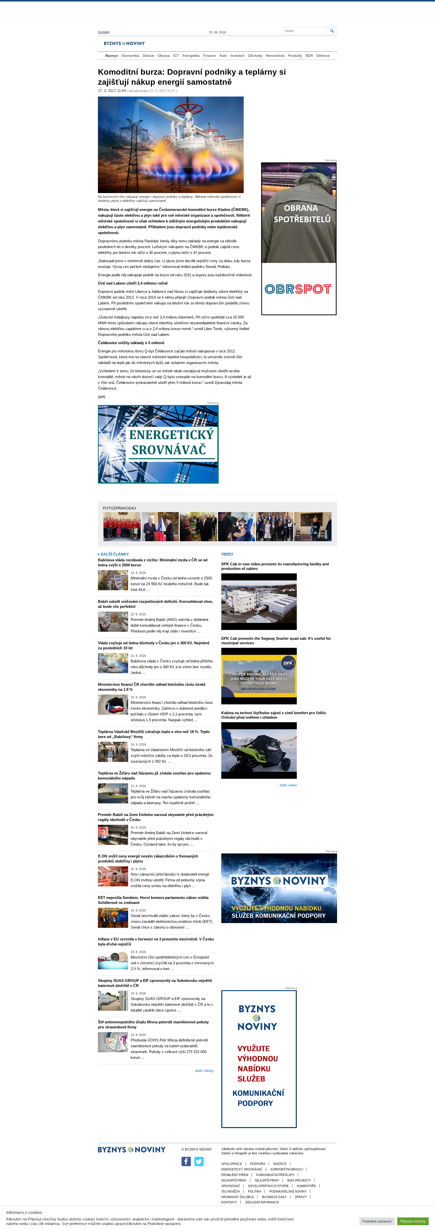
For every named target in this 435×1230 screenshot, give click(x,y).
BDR (309, 56)
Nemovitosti (275, 56)
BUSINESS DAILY (274, 1197)
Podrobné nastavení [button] (377, 1221)
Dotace (148, 56)
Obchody (255, 56)
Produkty (295, 56)
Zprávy (301, 1197)
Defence (323, 56)
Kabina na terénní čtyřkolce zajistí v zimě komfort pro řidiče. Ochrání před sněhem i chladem (274, 715)
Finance (209, 56)
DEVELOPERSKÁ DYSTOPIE (268, 1186)
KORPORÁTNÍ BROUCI (287, 1169)
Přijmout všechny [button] (413, 1221)
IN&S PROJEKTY (299, 1180)
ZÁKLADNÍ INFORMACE (262, 1202)
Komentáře (306, 1186)
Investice (237, 56)
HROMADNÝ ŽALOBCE (237, 1197)
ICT (176, 56)
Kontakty (104, 32)
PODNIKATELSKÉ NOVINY (288, 1191)
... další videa (286, 785)
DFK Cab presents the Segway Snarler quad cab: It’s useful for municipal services (276, 640)
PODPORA (257, 1164)
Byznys (111, 56)
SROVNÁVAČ (230, 1186)
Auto (223, 56)
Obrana (164, 56)
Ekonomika (130, 56)
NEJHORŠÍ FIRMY (234, 1180)
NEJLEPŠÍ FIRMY (267, 1180)
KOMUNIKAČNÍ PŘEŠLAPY (275, 1175)
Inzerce (280, 1164)
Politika (254, 1191)
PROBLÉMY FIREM (234, 1175)
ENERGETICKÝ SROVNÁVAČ (242, 1169)
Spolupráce (231, 1164)
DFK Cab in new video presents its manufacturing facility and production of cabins (275, 566)
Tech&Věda (230, 1191)
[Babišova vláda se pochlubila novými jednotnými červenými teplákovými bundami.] (122, 526)
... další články (202, 1071)
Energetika (191, 56)
